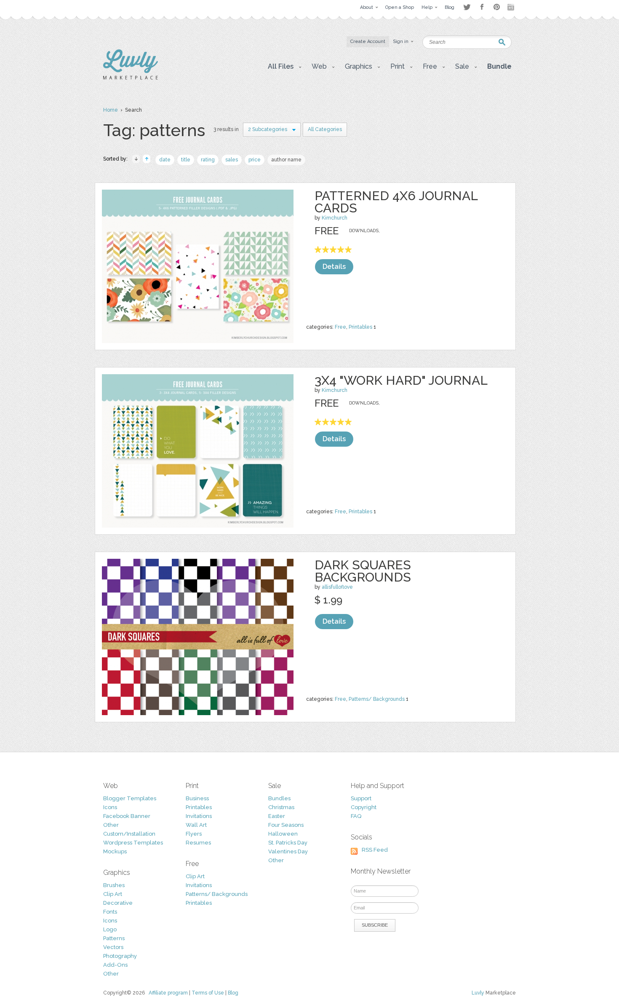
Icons (110, 807)
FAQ (356, 816)
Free (340, 327)
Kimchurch (334, 218)
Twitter (466, 7)
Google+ (511, 7)
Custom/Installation (129, 834)
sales (231, 160)
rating (208, 160)
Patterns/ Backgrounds (377, 699)
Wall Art (196, 825)
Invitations (199, 816)
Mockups (115, 851)
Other (111, 825)
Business (197, 798)
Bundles (279, 798)
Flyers (194, 834)
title (185, 160)
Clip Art (112, 894)
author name (286, 160)
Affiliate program (168, 993)
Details (334, 267)
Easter (276, 816)
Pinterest (496, 7)
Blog (233, 993)
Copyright (363, 807)
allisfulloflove (337, 587)
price (254, 160)
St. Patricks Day (287, 842)
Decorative (118, 903)
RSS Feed (375, 850)
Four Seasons (286, 825)
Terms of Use (208, 993)
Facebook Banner (126, 816)
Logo (110, 929)
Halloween (283, 834)
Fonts (110, 912)
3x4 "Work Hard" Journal (401, 380)
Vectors (113, 947)
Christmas (281, 807)
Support (361, 798)
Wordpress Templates (133, 842)
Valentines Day (288, 851)
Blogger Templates (129, 798)
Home (110, 110)
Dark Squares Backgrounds (363, 571)
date (165, 160)
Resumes (198, 842)
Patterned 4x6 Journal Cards (396, 201)
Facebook (482, 7)
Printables (360, 327)
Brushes (114, 885)
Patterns (114, 938)
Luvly (478, 993)
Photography (120, 956)
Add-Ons (115, 965)
